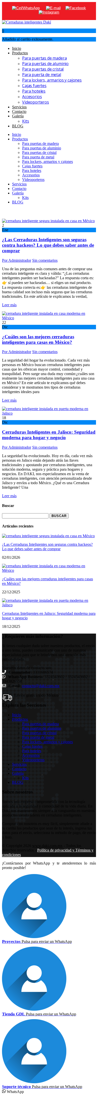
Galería (18, 116)
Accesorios (32, 96)
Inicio (16, 48)
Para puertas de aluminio (45, 63)
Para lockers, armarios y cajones (52, 80)
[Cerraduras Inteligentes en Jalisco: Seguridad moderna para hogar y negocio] (49, 413)
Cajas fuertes (34, 85)
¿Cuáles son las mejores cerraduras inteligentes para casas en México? (38, 339)
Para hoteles (33, 91)
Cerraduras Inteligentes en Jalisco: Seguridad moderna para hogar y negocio (48, 434)
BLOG (17, 126)
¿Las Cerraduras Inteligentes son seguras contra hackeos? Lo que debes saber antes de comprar (48, 245)
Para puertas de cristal (43, 69)
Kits (25, 121)
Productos (20, 53)
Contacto (19, 111)
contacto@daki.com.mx (41, 686)
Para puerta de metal (41, 74)
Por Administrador (16, 260)
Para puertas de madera (44, 58)
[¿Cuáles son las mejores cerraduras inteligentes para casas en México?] (49, 318)
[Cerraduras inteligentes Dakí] (26, 22)
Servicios (19, 107)
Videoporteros (35, 102)
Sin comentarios (45, 260)
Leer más (9, 305)
